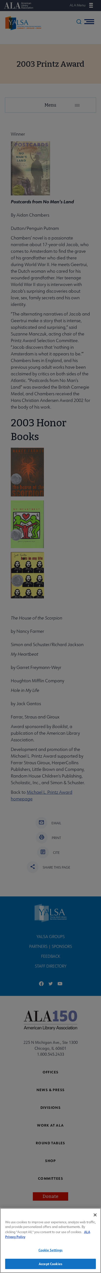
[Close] (95, 1214)
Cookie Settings (50, 1250)
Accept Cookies (50, 1264)
